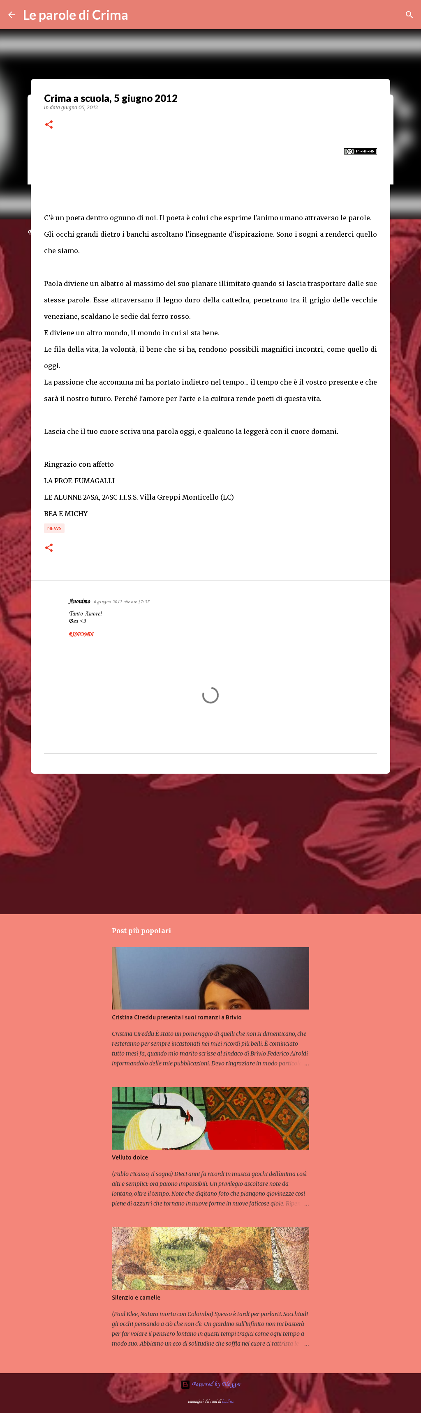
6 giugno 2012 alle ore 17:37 (121, 602)
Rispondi (81, 635)
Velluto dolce (130, 1157)
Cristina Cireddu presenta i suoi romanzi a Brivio (177, 1017)
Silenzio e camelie (136, 1297)
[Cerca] (409, 15)
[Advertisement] (210, 843)
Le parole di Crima (75, 15)
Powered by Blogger (215, 1384)
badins (228, 1401)
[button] (49, 125)
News (54, 528)
